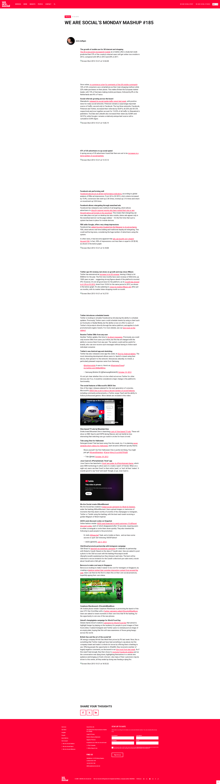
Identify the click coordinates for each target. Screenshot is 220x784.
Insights (32, 4)
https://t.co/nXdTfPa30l (119, 452)
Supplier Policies (91, 739)
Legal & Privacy (91, 734)
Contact (48, 4)
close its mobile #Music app (120, 287)
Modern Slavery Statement (93, 737)
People (40, 4)
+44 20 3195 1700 (91, 763)
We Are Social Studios (203, 4)
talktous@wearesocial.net (93, 766)
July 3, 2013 (102, 542)
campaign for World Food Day (115, 623)
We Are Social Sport (186, 4)
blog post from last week (125, 649)
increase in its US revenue (109, 274)
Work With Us (65, 738)
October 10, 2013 (124, 372)
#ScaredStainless (96, 452)
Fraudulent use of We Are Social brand (96, 742)
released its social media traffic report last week (107, 101)
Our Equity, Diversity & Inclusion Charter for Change (97, 730)
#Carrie (106, 452)
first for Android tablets (127, 354)
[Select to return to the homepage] (4, 4)
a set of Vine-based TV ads (120, 431)
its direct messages (115, 337)
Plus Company (91, 745)
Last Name (139, 735)
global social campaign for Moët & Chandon (118, 507)
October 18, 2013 (101, 457)
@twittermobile (89, 365)
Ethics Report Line (92, 748)
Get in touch (65, 741)
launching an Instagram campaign (102, 549)
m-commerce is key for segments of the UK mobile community (113, 85)
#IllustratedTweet (117, 365)
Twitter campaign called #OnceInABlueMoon (121, 611)
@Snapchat (94, 535)
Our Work (64, 729)
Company (114, 740)
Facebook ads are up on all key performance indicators (101, 194)
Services (18, 4)
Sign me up (117, 755)
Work (25, 4)
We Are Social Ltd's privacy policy (144, 747)
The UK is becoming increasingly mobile (95, 52)
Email (137, 740)
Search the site (90, 727)
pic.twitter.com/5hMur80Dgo (95, 368)
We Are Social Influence (69, 749)
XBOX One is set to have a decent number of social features (112, 391)
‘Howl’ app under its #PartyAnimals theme (117, 463)
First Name (115, 735)
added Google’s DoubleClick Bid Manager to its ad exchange (114, 227)
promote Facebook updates (123, 652)
